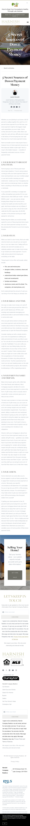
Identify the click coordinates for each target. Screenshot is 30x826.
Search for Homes (7, 692)
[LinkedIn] (9, 670)
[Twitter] (6, 670)
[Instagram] (16, 670)
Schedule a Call (6, 704)
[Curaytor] (10, 680)
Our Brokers (5, 686)
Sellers (4, 698)
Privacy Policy (15, 761)
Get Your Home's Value (9, 701)
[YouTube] (13, 670)
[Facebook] (3, 670)
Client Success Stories (9, 689)
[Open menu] (28, 22)
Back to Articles (9, 68)
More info (4, 819)
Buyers (4, 695)
